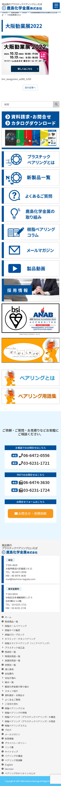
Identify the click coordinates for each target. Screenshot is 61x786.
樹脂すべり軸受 (12, 630)
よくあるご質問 (12, 699)
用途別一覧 (10, 651)
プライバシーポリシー (16, 743)
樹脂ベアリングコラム (16, 725)
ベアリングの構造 (13, 755)
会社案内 (9, 673)
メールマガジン (12, 734)
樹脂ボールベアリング (16, 625)
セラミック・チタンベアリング (20, 638)
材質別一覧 (10, 664)
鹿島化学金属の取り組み (17, 686)
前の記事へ (30, 87)
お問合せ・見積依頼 (32, 513)
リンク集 (9, 747)
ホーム (8, 617)
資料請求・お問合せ (15, 695)
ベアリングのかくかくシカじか (20, 773)
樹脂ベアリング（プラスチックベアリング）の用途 (30, 721)
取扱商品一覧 (11, 621)
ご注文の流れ (11, 703)
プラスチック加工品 (15, 647)
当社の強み (10, 677)
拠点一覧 (9, 682)
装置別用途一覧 (12, 660)
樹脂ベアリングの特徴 (16, 712)
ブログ (8, 729)
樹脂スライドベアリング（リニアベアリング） (28, 643)
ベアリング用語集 (13, 760)
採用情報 (9, 738)
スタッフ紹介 (11, 691)
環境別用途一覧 (12, 656)
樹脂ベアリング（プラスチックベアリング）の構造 (30, 716)
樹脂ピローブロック (14, 634)
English (9, 764)
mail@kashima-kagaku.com (20, 579)
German (9, 768)
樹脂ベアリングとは (15, 708)
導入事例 (9, 669)
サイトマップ (11, 751)
